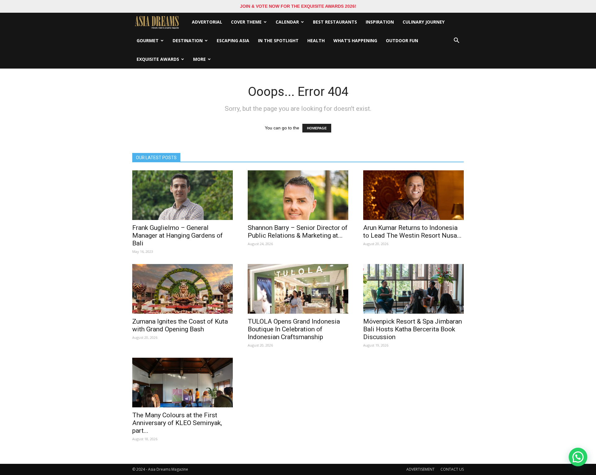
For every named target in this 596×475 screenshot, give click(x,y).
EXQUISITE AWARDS (158, 59)
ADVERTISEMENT (420, 469)
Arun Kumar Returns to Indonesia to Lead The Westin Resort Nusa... (412, 231)
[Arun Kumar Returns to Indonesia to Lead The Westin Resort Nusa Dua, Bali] (413, 195)
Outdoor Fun (402, 40)
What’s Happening (355, 40)
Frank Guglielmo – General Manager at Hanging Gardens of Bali (177, 235)
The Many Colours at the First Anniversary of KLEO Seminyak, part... (177, 422)
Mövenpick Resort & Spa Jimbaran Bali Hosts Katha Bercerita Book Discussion (412, 329)
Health (316, 40)
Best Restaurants (335, 22)
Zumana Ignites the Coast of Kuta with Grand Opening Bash (180, 325)
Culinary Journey (424, 22)
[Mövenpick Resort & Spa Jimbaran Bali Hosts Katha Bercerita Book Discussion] (413, 289)
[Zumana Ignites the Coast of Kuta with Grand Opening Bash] (182, 289)
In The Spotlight (278, 40)
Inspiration (380, 22)
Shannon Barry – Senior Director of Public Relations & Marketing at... (298, 231)
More (199, 59)
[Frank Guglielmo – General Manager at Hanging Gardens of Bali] (182, 195)
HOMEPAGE (317, 128)
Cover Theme (246, 22)
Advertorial (207, 22)
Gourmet (148, 40)
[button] (456, 40)
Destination (188, 40)
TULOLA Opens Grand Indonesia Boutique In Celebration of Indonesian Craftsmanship (294, 329)
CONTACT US (452, 469)
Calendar (287, 22)
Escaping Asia (233, 40)
